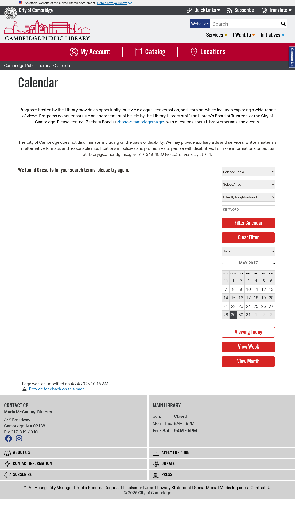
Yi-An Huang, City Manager (48, 487)
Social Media (205, 487)
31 (248, 314)
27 (271, 306)
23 (240, 306)
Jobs (149, 487)
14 (225, 297)
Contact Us (261, 487)
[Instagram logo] (20, 439)
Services (214, 35)
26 (263, 306)
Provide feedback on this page (57, 389)
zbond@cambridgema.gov (141, 121)
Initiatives (270, 35)
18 (256, 297)
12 (263, 289)
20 (271, 297)
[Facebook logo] (9, 439)
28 (225, 314)
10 (248, 289)
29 (233, 314)
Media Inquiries (234, 487)
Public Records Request (98, 487)
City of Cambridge (36, 10)
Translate (278, 10)
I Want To (242, 35)
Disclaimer (132, 487)
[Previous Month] (223, 263)
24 (248, 306)
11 (256, 289)
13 (271, 289)
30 (240, 314)
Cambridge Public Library (27, 65)
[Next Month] (274, 263)
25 (256, 306)
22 (233, 306)
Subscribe (244, 10)
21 (225, 306)
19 (263, 297)
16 (240, 297)
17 (248, 297)
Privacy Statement (174, 487)
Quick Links (205, 10)
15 (233, 297)
